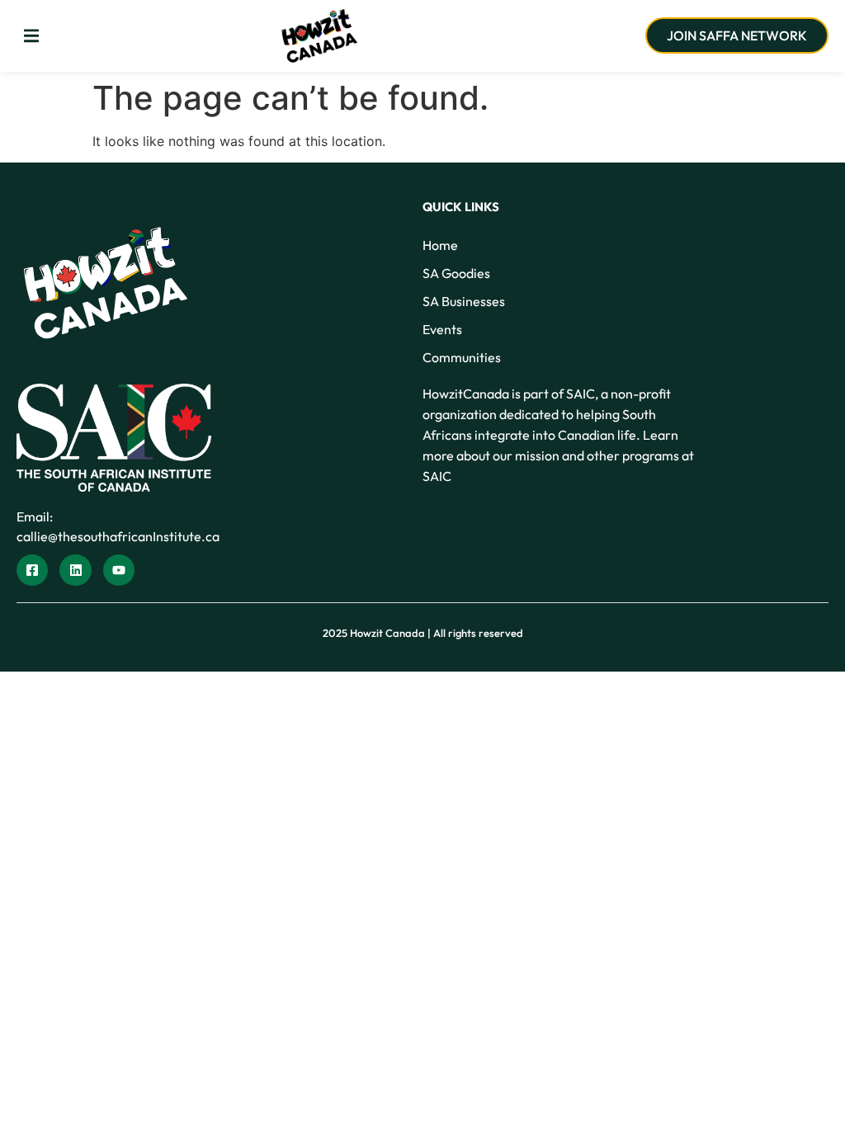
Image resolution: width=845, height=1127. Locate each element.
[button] (31, 35)
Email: (35, 516)
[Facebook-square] (32, 570)
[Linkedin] (75, 570)
